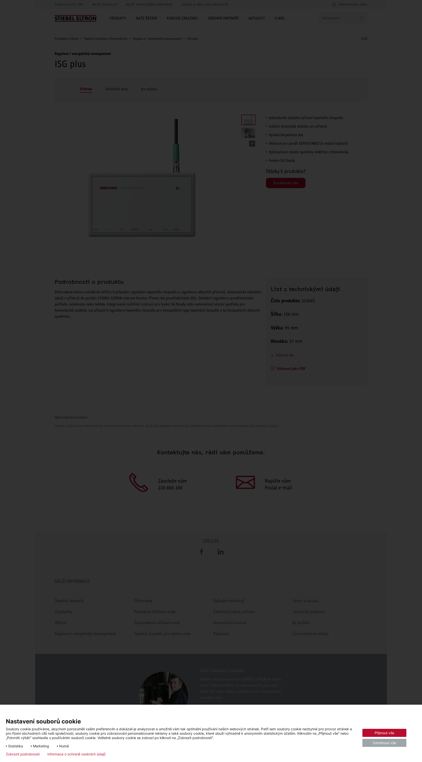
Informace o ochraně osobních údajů (76, 754)
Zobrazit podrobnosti (23, 754)
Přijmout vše (384, 733)
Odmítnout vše (384, 743)
